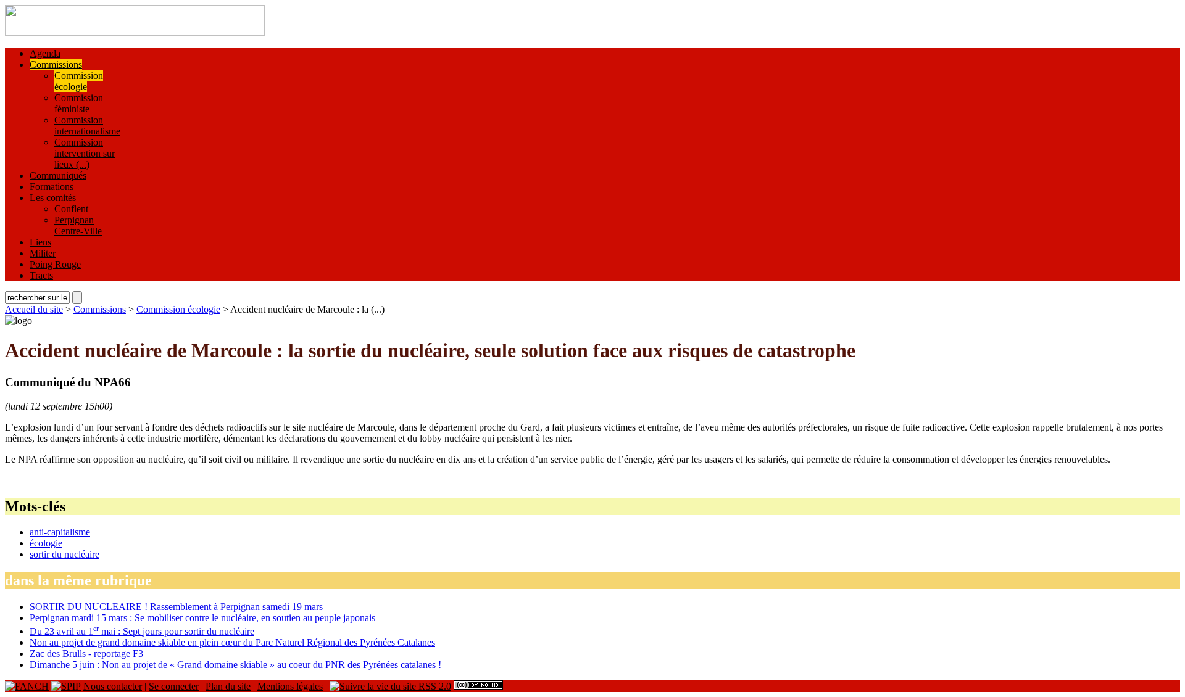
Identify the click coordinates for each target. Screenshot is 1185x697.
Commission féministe (78, 103)
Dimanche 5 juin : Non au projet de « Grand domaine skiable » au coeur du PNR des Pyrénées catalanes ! (235, 664)
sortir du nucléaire (64, 554)
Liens (40, 242)
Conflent (71, 209)
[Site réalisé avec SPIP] (66, 686)
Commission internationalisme (87, 125)
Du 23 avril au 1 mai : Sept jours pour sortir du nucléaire (142, 631)
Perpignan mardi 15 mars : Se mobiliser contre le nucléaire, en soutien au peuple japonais (202, 617)
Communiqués (58, 175)
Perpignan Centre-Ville (78, 225)
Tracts (41, 275)
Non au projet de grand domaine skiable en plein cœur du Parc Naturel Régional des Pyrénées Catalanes (232, 642)
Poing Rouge (55, 264)
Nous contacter (112, 686)
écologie (46, 543)
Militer (43, 253)
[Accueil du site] (135, 32)
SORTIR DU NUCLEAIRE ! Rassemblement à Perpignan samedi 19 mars (176, 606)
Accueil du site (34, 309)
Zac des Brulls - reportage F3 (86, 653)
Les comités (53, 197)
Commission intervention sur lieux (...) (84, 153)
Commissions (56, 64)
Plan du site (228, 686)
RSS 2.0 (433, 686)
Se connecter (174, 686)
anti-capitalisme (60, 532)
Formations (51, 186)
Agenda (45, 53)
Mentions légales (290, 686)
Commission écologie (78, 81)
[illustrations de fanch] (27, 686)
